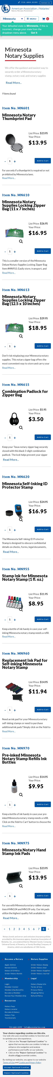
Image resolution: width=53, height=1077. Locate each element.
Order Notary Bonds (13, 973)
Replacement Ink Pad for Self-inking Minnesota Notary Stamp (24, 664)
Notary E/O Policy (12, 971)
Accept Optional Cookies (16, 1067)
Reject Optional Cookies (16, 1073)
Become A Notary (12, 1012)
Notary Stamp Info (38, 984)
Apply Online (10, 965)
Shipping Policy (37, 993)
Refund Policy (37, 996)
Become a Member (13, 993)
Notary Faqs (10, 1006)
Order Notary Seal (39, 968)
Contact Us (45, 3)
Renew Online (11, 968)
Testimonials (10, 1018)
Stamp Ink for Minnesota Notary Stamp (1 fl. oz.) (24, 577)
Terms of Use (9, 1062)
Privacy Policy (37, 990)
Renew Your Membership (15, 996)
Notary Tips (10, 1015)
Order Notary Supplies (40, 971)
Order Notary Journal (40, 973)
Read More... (14, 82)
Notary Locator (11, 1009)
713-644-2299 (29, 2)
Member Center (12, 987)
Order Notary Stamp (39, 965)
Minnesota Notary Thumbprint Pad (19, 117)
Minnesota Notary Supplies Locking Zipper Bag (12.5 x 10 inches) (24, 300)
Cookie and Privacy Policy (30, 1062)
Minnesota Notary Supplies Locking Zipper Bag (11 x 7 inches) (24, 205)
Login (7, 984)
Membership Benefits (14, 990)
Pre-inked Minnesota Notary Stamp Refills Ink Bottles (24, 758)
